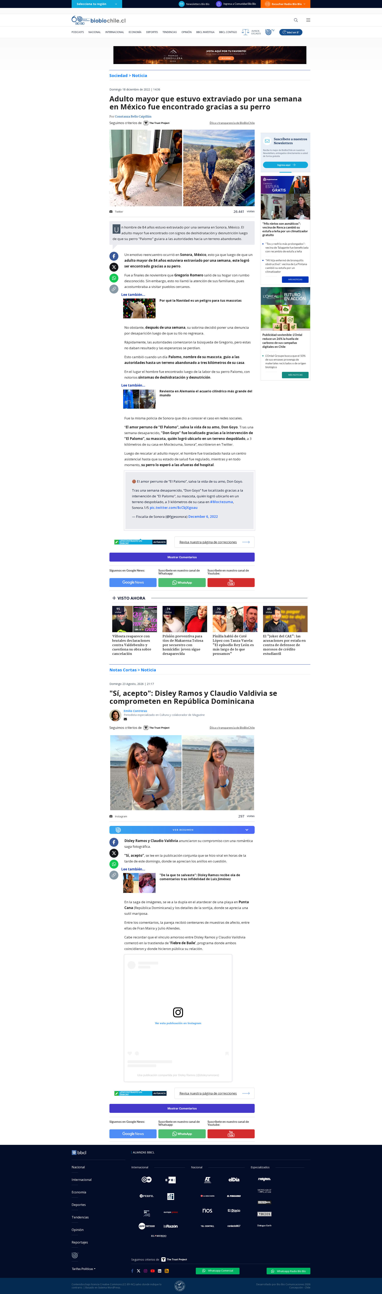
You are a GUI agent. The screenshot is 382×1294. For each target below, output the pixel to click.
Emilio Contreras (135, 711)
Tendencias (170, 32)
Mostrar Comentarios (182, 557)
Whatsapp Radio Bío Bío (291, 1271)
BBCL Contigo (228, 32)
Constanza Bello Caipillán (133, 116)
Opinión (186, 32)
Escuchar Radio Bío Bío (287, 4)
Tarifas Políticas (82, 1269)
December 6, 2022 (203, 516)
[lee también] (140, 883)
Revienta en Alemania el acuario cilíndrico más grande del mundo (206, 393)
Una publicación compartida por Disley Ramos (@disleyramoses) (178, 1075)
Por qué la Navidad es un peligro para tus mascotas (201, 300)
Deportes (152, 32)
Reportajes (80, 1242)
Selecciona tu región (91, 4)
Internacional (114, 32)
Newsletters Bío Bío (198, 4)
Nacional (95, 32)
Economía (135, 32)
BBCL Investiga (205, 32)
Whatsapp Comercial (220, 1270)
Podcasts (78, 32)
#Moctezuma (221, 502)
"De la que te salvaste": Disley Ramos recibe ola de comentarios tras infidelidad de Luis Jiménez (200, 877)
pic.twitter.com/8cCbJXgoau (174, 507)
